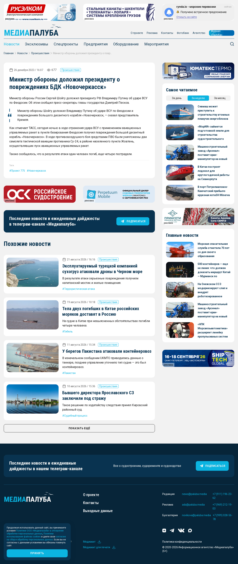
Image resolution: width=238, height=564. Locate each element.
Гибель (68, 331)
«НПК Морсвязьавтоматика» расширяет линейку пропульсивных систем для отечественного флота (213, 331)
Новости (11, 44)
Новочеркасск (37, 170)
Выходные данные (98, 511)
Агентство (199, 32)
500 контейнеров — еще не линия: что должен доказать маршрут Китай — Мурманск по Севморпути (214, 270)
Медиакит (89, 541)
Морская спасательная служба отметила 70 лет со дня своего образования (213, 250)
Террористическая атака (79, 288)
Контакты (167, 32)
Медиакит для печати (96, 547)
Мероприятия (156, 44)
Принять (37, 553)
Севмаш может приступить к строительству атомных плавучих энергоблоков (213, 112)
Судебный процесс (75, 415)
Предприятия (96, 44)
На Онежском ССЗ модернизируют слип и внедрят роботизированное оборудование (212, 290)
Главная (9, 53)
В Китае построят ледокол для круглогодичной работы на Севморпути (213, 173)
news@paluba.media (194, 494)
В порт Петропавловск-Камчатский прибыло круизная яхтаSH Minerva (214, 191)
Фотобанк (183, 32)
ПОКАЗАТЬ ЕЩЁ (79, 428)
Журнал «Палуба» (216, 33)
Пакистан (70, 373)
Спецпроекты (66, 44)
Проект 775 (18, 170)
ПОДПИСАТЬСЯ (136, 221)
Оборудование (126, 44)
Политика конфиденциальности (182, 541)
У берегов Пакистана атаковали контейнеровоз (106, 351)
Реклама (152, 32)
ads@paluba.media (193, 504)
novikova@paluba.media (196, 515)
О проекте (137, 32)
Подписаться (215, 465)
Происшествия (40, 53)
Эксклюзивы (36, 44)
